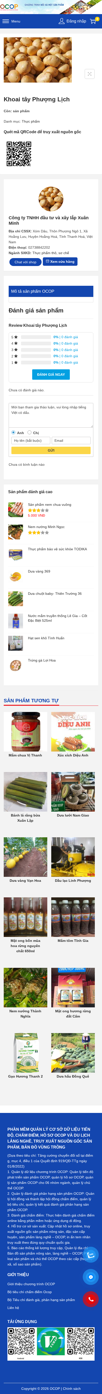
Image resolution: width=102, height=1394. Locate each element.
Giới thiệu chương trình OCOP (31, 1284)
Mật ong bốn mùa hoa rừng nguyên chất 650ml (25, 946)
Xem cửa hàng (62, 262)
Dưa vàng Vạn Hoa (25, 881)
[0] (93, 21)
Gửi (51, 450)
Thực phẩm (31, 121)
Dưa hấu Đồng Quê (73, 1076)
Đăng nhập (76, 21)
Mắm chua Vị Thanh (25, 755)
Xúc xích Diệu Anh (72, 755)
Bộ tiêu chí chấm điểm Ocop (29, 1292)
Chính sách (72, 1389)
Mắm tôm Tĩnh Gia (73, 941)
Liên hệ (13, 1308)
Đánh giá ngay (51, 374)
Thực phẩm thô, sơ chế (50, 253)
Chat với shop (25, 262)
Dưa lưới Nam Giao (73, 815)
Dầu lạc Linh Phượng (73, 881)
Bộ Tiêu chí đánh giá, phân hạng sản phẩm (41, 1300)
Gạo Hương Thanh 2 (25, 1076)
